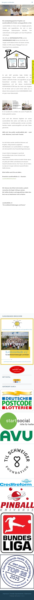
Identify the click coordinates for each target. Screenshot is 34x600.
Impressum (6, 593)
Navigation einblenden (8, 2)
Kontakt (12, 593)
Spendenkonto (19, 593)
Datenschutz (28, 593)
